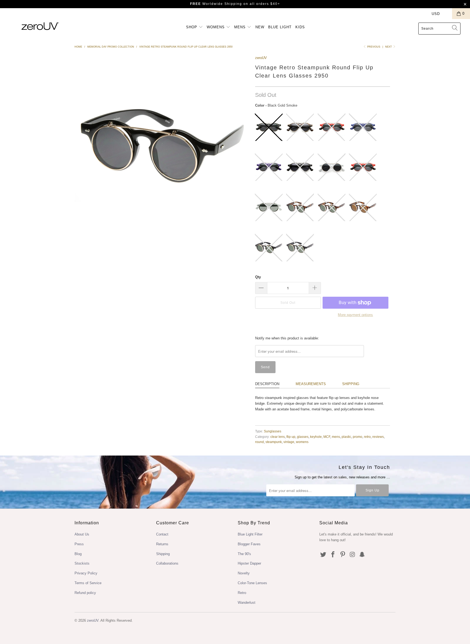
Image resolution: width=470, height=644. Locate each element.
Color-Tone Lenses (252, 583)
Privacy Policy (86, 573)
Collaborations (167, 563)
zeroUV (261, 58)
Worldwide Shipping (216, 4)
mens (336, 436)
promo (357, 436)
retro (367, 436)
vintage (288, 442)
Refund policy (85, 593)
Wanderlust (246, 602)
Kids (300, 27)
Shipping (350, 384)
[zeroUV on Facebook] (333, 554)
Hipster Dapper (249, 563)
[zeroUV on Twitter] (323, 554)
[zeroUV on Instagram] (352, 554)
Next (389, 46)
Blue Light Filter (250, 534)
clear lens (277, 436)
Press (79, 544)
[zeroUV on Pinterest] (343, 554)
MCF (326, 436)
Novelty (244, 573)
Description (267, 384)
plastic (346, 436)
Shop (192, 27)
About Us (82, 534)
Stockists (82, 563)
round (259, 442)
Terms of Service (88, 583)
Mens (240, 27)
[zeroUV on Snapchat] (362, 554)
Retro (242, 593)
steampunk (273, 442)
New (259, 27)
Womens (216, 27)
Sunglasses (272, 431)
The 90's (244, 554)
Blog (78, 554)
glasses (302, 436)
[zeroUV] (40, 26)
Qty (258, 277)
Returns (162, 544)
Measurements (311, 384)
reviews (378, 436)
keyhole (316, 436)
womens (302, 442)
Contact (162, 534)
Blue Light (280, 27)
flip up (290, 436)
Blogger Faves (249, 544)
